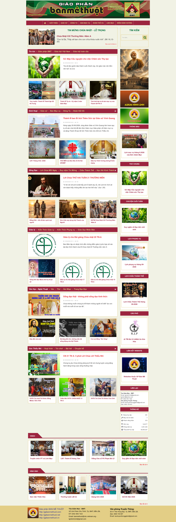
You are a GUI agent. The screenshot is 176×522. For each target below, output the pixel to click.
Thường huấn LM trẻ (69, 497)
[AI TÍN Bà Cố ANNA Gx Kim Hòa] (134, 327)
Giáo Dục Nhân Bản (86, 229)
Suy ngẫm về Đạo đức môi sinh (134, 228)
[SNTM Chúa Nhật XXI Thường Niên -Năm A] (103, 209)
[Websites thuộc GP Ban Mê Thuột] (134, 365)
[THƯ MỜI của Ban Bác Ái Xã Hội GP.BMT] (72, 149)
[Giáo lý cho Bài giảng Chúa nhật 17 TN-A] (72, 268)
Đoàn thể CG (78, 110)
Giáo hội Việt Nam (62, 51)
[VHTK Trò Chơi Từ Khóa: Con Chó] (103, 387)
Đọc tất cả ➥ (144, 464)
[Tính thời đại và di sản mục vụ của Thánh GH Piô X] (103, 90)
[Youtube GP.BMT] (134, 116)
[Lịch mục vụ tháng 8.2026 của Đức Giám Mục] (134, 141)
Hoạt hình (48, 348)
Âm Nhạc (67, 289)
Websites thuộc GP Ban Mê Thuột (134, 377)
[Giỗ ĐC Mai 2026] (134, 485)
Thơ (58, 289)
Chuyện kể (79, 348)
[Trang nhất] (45, 23)
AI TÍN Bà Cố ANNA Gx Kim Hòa (134, 340)
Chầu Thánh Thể (87, 170)
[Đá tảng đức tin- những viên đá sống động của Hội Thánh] (72, 328)
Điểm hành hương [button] (124, 23)
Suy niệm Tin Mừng (68, 170)
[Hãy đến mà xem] (42, 328)
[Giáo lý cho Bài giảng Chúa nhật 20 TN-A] (44, 245)
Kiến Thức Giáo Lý (46, 229)
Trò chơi (59, 348)
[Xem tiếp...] (116, 111)
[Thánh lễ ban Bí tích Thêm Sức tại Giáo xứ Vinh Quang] (44, 126)
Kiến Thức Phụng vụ (66, 229)
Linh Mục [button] (110, 23)
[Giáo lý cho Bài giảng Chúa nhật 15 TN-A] (103, 268)
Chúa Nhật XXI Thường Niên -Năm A (74, 36)
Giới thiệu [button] (53, 23)
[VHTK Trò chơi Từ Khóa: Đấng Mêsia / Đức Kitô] (42, 387)
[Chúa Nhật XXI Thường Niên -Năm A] (42, 37)
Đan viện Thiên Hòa (37, 497)
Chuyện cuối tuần (134, 201)
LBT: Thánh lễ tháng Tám (70, 458)
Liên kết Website (134, 350)
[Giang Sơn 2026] (103, 485)
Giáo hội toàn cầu (81, 51)
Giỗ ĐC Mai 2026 (128, 497)
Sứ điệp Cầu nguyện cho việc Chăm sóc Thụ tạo (134, 191)
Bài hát (69, 348)
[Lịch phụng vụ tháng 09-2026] (134, 253)
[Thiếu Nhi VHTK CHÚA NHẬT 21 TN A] (72, 387)
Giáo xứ (43, 110)
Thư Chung (134, 164)
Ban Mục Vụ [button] (85, 23)
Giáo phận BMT (45, 51)
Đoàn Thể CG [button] (98, 23)
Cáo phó (134, 313)
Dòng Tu (66, 110)
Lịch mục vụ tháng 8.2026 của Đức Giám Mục (134, 153)
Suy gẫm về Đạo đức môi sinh (134, 458)
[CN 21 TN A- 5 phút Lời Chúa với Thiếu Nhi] (44, 364)
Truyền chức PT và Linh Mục (41, 458)
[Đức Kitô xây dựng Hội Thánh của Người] (72, 209)
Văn (52, 289)
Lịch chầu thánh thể (134, 276)
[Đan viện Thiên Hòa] (42, 485)
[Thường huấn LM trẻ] (72, 485)
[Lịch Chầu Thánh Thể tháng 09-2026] (134, 290)
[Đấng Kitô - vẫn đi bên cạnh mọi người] (42, 209)
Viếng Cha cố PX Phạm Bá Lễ (102, 458)
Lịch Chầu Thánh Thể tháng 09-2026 (134, 303)
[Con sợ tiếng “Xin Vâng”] (103, 328)
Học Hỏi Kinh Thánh (105, 170)
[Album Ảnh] (134, 99)
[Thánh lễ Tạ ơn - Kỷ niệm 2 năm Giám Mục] (72, 90)
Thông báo (134, 126)
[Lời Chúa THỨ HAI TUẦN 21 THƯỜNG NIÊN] (44, 186)
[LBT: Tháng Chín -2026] (42, 149)
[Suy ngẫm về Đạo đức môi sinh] (134, 215)
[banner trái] (134, 69)
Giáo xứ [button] (64, 23)
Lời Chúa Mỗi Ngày (48, 170)
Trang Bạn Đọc (80, 289)
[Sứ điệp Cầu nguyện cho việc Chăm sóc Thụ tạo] (44, 67)
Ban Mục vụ (55, 110)
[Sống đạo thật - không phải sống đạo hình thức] (44, 304)
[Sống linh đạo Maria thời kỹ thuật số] (42, 268)
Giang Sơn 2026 (97, 497)
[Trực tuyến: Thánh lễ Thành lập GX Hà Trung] (42, 90)
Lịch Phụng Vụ (134, 238)
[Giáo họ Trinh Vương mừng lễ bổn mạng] (103, 149)
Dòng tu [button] (73, 23)
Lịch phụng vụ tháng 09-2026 (134, 265)
